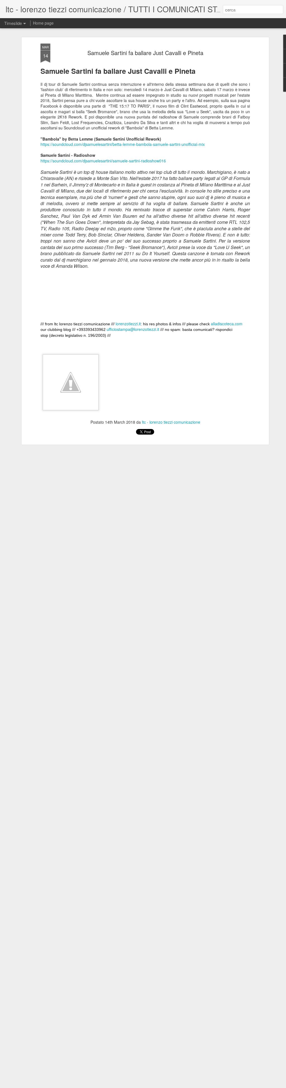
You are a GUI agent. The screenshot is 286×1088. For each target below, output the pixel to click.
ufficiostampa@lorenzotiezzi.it (133, 329)
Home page (43, 23)
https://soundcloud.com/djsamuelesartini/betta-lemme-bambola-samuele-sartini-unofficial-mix (122, 144)
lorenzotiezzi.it (128, 323)
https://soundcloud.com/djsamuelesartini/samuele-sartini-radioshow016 (103, 160)
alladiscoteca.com (226, 323)
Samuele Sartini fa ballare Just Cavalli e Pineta (145, 53)
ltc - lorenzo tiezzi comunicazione (171, 422)
